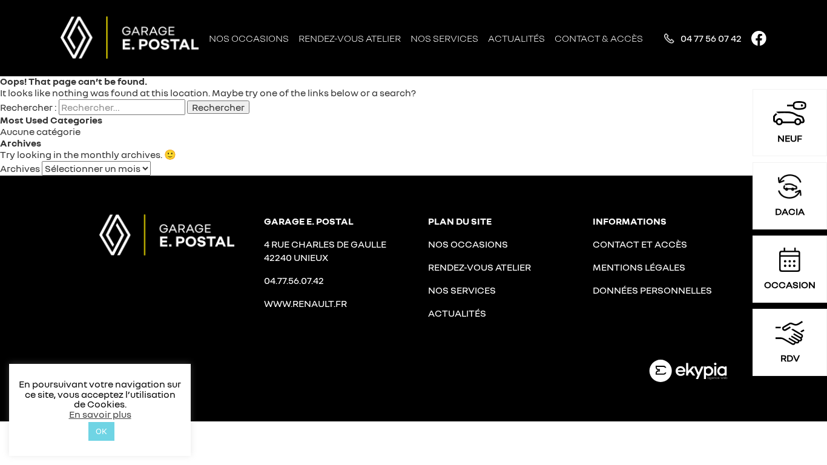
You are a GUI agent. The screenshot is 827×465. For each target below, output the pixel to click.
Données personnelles (652, 290)
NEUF (789, 138)
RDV (790, 358)
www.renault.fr (305, 303)
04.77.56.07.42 (294, 280)
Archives (20, 168)
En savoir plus (100, 414)
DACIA (790, 211)
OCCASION (789, 285)
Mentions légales (639, 267)
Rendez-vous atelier (349, 38)
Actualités (516, 38)
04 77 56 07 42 (711, 38)
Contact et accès (640, 244)
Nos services (444, 38)
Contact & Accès (599, 38)
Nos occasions (249, 38)
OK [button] (101, 431)
